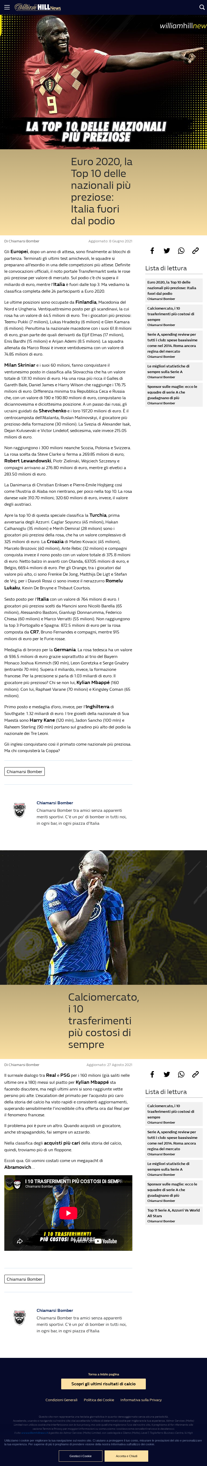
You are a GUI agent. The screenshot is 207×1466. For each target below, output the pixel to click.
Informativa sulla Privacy (141, 1400)
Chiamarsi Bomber (24, 771)
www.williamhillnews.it (34, 1433)
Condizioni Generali (61, 1400)
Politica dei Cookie (99, 1400)
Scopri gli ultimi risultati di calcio (103, 1383)
